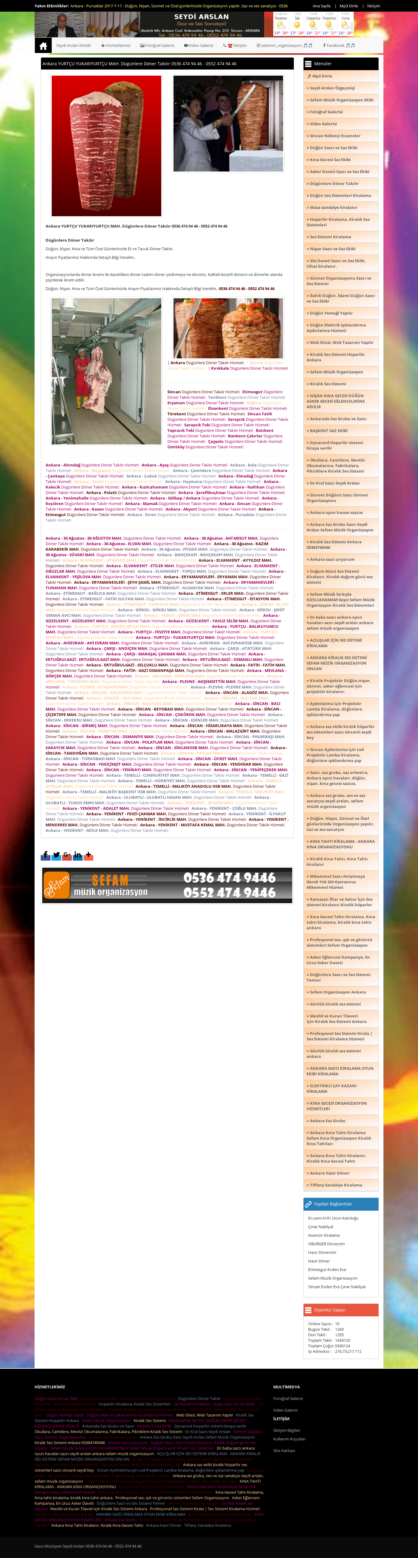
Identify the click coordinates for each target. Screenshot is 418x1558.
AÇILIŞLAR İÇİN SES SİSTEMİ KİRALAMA (193, 1453)
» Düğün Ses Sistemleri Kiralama (339, 195)
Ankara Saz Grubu (121, 1519)
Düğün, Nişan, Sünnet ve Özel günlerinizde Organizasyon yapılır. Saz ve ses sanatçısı (162, 1481)
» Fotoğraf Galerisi (325, 112)
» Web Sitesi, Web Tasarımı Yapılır (340, 342)
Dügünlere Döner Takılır (200, 1398)
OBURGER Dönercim (326, 1244)
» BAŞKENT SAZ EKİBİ (327, 430)
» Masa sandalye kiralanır (332, 207)
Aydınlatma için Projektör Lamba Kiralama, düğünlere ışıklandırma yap (117, 1464)
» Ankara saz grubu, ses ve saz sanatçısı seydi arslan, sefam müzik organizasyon (336, 801)
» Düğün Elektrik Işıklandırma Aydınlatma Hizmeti (336, 327)
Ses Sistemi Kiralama (192, 1404)
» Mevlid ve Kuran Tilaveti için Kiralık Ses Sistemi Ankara (337, 1018)
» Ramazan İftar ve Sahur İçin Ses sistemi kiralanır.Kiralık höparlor (339, 901)
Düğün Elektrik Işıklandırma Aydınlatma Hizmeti (131, 1415)
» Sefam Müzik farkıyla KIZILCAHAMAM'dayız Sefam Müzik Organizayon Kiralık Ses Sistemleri (341, 599)
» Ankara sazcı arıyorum (331, 559)
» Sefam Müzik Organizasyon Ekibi (340, 100)
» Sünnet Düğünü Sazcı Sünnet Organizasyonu (337, 497)
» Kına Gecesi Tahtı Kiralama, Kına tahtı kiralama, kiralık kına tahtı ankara (341, 922)
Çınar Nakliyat (321, 1226)
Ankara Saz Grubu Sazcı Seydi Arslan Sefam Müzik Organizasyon (198, 1437)
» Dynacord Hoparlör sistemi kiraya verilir (335, 445)
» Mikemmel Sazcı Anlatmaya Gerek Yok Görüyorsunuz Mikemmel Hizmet (336, 881)
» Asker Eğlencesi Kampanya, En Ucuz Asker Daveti (338, 959)
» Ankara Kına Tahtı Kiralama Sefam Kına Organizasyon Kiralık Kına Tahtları (339, 1138)
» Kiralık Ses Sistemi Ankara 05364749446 (334, 544)
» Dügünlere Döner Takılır (333, 183)
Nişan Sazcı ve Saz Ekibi (235, 1404)
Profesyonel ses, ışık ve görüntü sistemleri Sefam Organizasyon (173, 1497)
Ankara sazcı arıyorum (129, 1442)
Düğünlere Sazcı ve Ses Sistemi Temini (132, 1503)
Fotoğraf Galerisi (159, 45)
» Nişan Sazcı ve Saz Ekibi (331, 248)
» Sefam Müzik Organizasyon (335, 372)
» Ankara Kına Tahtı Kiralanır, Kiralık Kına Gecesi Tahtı (336, 1158)
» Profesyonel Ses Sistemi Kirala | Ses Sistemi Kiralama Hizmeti (339, 1036)
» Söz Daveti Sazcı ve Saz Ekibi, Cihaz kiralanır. (336, 263)
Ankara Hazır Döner (164, 1525)
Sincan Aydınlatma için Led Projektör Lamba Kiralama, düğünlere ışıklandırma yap (171, 1470)
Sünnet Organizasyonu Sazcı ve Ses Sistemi (148, 1409)
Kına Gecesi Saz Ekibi (100, 1398)
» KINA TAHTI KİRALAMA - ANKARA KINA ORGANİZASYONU (341, 844)
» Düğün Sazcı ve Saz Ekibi (332, 147)
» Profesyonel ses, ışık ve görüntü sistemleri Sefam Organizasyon (339, 942)
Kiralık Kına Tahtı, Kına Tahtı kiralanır (152, 1486)
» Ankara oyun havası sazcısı (335, 512)
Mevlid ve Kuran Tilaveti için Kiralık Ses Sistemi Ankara (99, 1508)
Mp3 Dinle (349, 6)
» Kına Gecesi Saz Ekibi (329, 159)
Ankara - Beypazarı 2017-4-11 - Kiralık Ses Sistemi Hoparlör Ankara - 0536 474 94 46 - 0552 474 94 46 (159, 6)
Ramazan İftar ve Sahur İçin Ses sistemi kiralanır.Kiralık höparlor (156, 1492)
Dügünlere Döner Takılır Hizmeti (204, 391)
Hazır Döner (319, 1261)
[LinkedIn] (78, 858)
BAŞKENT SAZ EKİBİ (155, 1426)
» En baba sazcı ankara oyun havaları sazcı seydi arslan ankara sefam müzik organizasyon (340, 622)
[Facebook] (45, 858)
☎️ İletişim (237, 45)
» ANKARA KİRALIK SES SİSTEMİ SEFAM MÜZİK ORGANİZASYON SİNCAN (337, 663)
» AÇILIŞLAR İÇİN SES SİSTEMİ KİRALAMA (334, 642)
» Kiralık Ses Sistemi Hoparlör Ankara (336, 357)
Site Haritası (284, 1450)
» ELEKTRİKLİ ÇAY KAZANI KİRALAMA (331, 1088)
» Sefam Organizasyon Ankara (336, 992)
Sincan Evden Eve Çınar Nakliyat (337, 1286)
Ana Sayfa (321, 6)
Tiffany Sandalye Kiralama (208, 1525)
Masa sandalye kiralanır (75, 1404)
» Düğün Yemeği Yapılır (330, 313)
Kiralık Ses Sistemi (151, 1420)
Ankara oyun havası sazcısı (114, 1437)
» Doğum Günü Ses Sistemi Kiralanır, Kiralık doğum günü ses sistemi (340, 576)
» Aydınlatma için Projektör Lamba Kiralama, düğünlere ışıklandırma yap (334, 709)
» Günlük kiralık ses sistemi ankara (334, 1053)
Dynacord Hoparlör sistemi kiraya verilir (211, 1426)
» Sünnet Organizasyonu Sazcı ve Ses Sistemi (339, 280)
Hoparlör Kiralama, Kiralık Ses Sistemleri (135, 1404)
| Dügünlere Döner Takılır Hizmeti (206, 362)
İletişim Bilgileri (286, 1430)
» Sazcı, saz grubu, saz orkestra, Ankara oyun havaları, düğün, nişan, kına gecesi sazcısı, (337, 778)
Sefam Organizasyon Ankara (194, 1503)
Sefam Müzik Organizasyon (332, 1278)
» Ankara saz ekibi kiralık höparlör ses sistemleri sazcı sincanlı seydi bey (341, 732)
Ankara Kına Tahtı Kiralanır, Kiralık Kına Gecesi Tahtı (98, 1525)
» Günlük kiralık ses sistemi (334, 1004)
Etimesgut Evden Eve (327, 1269)
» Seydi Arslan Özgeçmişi (331, 88)
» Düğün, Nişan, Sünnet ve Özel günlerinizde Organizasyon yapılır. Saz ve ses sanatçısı (340, 824)
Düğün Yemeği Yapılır (66, 1415)
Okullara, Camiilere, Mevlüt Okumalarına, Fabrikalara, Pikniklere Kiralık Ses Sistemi (109, 1431)
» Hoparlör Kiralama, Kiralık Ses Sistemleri (338, 222)
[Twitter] (56, 858)
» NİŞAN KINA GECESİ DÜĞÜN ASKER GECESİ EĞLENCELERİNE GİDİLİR (336, 401)
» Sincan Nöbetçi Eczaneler (333, 135)
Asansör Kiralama (324, 1235)
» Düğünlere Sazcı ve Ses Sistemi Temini (339, 977)
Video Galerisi (201, 45)
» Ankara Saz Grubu (326, 1120)
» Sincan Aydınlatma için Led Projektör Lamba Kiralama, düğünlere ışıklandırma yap (335, 755)
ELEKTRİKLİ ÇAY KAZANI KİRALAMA (220, 1514)
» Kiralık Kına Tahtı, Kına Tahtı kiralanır (337, 861)
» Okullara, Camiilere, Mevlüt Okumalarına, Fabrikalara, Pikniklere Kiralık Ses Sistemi (336, 465)
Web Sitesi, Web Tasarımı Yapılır (205, 1415)
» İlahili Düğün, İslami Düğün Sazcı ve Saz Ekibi (341, 298)
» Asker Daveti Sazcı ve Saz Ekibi (338, 171)
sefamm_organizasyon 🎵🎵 (287, 45)
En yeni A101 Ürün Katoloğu (333, 1218)
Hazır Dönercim (322, 1252)
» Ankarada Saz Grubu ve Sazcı (337, 418)
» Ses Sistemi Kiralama (329, 237)
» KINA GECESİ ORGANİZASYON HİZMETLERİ (337, 1105)
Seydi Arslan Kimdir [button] (73, 45)
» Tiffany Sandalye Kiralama (334, 1185)
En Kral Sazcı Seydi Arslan (208, 1431)
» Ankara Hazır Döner (328, 1173)
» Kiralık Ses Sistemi (326, 384)
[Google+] (67, 858)
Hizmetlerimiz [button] (118, 45)
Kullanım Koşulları (289, 1439)
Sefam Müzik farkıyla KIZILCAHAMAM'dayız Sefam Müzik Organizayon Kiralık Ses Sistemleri (133, 1448)
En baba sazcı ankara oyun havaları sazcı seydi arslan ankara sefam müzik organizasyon (145, 1450)
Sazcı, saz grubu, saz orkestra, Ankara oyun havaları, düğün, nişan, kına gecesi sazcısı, (149, 1472)
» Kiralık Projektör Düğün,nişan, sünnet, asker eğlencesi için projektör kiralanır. (339, 686)
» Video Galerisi (322, 123)
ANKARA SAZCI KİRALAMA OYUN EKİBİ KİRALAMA (141, 1514)
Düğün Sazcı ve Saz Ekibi (57, 1398)
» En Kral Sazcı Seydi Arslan (333, 483)
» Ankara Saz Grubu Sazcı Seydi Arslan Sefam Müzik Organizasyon (340, 527)
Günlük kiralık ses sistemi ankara (65, 1514)
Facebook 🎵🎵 (341, 45)
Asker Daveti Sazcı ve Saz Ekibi (149, 1398)
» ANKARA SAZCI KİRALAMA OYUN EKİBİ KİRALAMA (340, 1071)
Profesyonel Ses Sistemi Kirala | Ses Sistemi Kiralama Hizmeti (206, 1508)
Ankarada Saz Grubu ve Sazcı (109, 1426)
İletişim (373, 6)
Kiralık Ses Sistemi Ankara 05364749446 (71, 1442)
